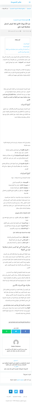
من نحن (25, 397)
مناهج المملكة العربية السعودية (21, 20)
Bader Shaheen (26, 31)
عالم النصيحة (16, 2)
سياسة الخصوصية (17, 397)
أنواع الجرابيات (26, 46)
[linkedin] (10, 391)
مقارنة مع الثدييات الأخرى (23, 52)
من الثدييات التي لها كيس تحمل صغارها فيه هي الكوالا (17, 49)
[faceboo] (21, 391)
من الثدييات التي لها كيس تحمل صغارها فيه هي (19, 322)
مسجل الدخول (20, 380)
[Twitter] (16, 391)
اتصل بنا (9, 397)
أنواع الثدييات (26, 44)
